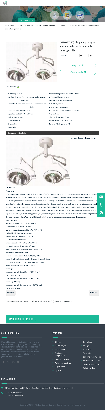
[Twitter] (18, 362)
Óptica (58, 370)
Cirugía (86, 345)
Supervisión (60, 367)
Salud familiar (89, 368)
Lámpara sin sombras (62, 301)
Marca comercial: (14, 111)
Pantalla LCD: (54, 124)
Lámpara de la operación (41, 301)
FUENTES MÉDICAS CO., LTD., (26, 20)
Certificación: (54, 121)
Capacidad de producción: (58, 94)
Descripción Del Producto (17, 133)
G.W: (51, 104)
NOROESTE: (53, 107)
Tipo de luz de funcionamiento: (19, 104)
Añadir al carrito (76, 72)
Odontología (60, 345)
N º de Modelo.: (55, 97)
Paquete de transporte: (57, 111)
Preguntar (76, 66)
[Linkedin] (13, 362)
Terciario (87, 353)
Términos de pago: (14, 97)
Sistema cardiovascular (93, 360)
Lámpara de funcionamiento (17, 301)
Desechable (60, 349)
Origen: (52, 114)
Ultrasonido (88, 349)
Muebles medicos (62, 359)
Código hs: (11, 117)
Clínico (58, 342)
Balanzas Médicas (63, 363)
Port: (9, 94)
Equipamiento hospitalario (61, 354)
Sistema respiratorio (92, 357)
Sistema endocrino (91, 364)
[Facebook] (3, 362)
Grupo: (10, 124)
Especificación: (13, 114)
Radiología (87, 342)
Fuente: (10, 127)
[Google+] (8, 362)
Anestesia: (53, 101)
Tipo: (51, 117)
